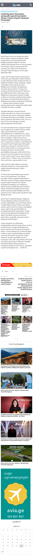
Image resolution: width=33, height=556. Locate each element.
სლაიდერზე (9, 11)
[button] (30, 5)
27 (17, 546)
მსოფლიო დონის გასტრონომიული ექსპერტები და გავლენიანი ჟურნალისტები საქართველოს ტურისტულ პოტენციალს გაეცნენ (27, 328)
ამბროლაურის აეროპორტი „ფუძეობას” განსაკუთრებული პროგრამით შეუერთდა (16, 308)
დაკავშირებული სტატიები (12, 294)
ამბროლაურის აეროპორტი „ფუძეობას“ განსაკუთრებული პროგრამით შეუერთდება (16, 327)
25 (7, 546)
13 (17, 539)
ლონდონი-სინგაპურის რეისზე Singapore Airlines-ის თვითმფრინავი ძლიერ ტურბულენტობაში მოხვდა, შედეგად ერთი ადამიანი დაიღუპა (25, 284)
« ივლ (2, 551)
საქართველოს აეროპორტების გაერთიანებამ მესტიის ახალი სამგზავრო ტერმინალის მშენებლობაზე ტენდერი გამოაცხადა (4, 309)
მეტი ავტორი (24, 294)
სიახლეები (8, 8)
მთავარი (2, 8)
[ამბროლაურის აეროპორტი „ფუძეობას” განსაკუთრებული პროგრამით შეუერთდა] (16, 301)
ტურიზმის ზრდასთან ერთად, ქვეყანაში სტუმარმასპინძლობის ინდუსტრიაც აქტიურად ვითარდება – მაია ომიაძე (27, 308)
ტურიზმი (15, 11)
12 (12, 539)
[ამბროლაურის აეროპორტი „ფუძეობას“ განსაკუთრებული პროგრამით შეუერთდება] (16, 319)
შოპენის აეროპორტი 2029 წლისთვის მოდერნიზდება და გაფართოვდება (7, 281)
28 (21, 546)
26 (12, 546)
